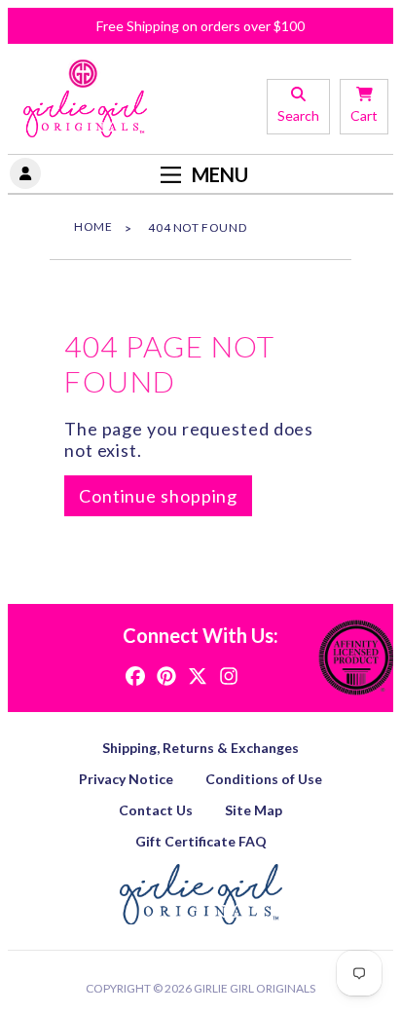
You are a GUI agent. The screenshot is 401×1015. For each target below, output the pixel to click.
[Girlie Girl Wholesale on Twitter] (197, 674)
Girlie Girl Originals (254, 988)
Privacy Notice (126, 779)
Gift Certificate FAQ (201, 841)
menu (218, 174)
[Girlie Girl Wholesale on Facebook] (135, 674)
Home (93, 226)
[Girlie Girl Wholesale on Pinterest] (166, 674)
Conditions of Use (263, 779)
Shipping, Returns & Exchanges (200, 747)
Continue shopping (158, 496)
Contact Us (156, 810)
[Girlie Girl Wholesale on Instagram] (228, 674)
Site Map (253, 810)
